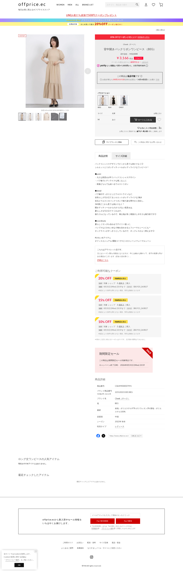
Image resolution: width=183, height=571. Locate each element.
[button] (88, 71)
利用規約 (95, 528)
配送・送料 (91, 542)
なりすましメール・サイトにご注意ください (104, 548)
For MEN (128, 521)
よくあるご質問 (67, 548)
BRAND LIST (88, 5)
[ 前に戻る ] (160, 30)
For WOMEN (102, 521)
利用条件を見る (144, 37)
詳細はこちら (102, 260)
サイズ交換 (104, 542)
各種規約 (80, 548)
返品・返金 (116, 542)
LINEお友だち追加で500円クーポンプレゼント (91, 15)
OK (19, 565)
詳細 (157, 79)
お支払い (80, 542)
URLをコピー (137, 436)
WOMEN (60, 5)
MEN (70, 5)
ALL (77, 5)
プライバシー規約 (108, 528)
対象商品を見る (120, 278)
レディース (119, 426)
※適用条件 (145, 62)
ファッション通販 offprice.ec (31, 4)
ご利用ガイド (68, 542)
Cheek (130, 44)
